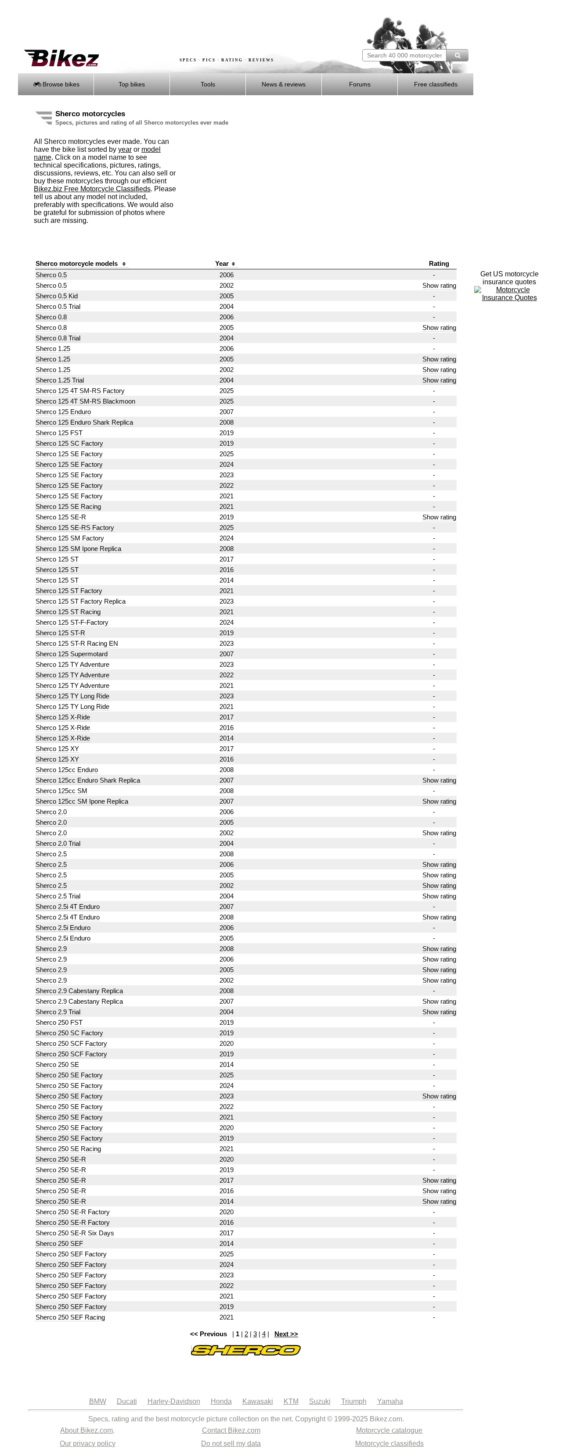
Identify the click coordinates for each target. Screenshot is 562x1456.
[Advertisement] (177, 25)
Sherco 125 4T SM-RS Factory (80, 390)
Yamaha (390, 1401)
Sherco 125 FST (59, 432)
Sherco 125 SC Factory (69, 443)
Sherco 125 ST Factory (69, 590)
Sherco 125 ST (57, 559)
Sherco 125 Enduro (63, 411)
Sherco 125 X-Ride (63, 717)
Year (222, 263)
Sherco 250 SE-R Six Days (75, 1233)
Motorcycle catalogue (389, 1430)
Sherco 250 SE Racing (68, 1148)
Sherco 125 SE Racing (68, 506)
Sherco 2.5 (51, 854)
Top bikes (132, 84)
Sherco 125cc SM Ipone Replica (82, 801)
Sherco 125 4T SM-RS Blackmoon (85, 401)
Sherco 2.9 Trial (58, 1012)
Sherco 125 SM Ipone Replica (78, 548)
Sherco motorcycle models (77, 263)
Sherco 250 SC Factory (69, 1033)
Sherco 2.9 (51, 948)
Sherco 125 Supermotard (72, 654)
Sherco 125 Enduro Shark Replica (84, 422)
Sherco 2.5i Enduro (63, 927)
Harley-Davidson (174, 1401)
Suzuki (320, 1401)
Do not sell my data (231, 1443)
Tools (208, 84)
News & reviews (284, 84)
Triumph (354, 1401)
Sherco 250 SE (57, 1064)
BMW (97, 1401)
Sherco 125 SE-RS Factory (75, 527)
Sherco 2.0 (51, 812)
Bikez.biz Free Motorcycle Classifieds (92, 189)
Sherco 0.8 (51, 317)
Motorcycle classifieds (389, 1443)
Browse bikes (60, 84)
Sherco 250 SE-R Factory (73, 1212)
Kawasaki (257, 1401)
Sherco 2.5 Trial (58, 896)
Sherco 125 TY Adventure (72, 664)
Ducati (127, 1401)
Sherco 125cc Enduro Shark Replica (88, 780)
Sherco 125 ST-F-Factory (72, 622)
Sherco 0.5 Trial (58, 306)
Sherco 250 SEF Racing (70, 1317)
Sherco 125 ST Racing (68, 611)
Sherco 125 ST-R (60, 633)
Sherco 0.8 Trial (58, 338)
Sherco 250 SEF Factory (71, 1254)
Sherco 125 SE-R (61, 517)
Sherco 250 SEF (59, 1243)
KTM (291, 1401)
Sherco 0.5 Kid (57, 296)
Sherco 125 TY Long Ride (72, 696)
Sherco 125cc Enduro (67, 769)
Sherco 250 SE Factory (69, 1075)
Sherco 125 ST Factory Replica (81, 601)
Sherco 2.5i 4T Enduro (68, 906)
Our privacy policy (87, 1443)
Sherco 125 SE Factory (69, 454)
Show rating (439, 285)
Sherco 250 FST (59, 1022)
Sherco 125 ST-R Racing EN (77, 643)
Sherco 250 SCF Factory (71, 1043)
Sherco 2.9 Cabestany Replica (79, 991)
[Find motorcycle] (457, 55)
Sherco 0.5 (51, 275)
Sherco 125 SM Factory (70, 538)
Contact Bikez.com (231, 1430)
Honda (221, 1401)
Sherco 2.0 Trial (58, 843)
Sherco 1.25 (53, 348)
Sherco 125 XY (57, 748)
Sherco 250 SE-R (61, 1159)
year (125, 149)
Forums (360, 84)
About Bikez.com (86, 1430)
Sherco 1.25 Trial (60, 380)
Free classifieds (436, 84)
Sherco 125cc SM (61, 790)
